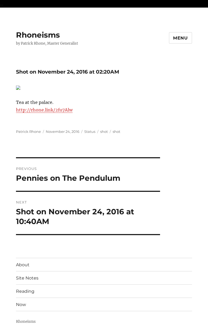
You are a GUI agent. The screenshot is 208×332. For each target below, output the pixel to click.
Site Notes (27, 278)
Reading (25, 291)
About (23, 264)
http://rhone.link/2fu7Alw (44, 110)
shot (104, 131)
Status (89, 131)
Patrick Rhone (28, 131)
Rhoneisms (38, 35)
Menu (180, 38)
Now (21, 304)
